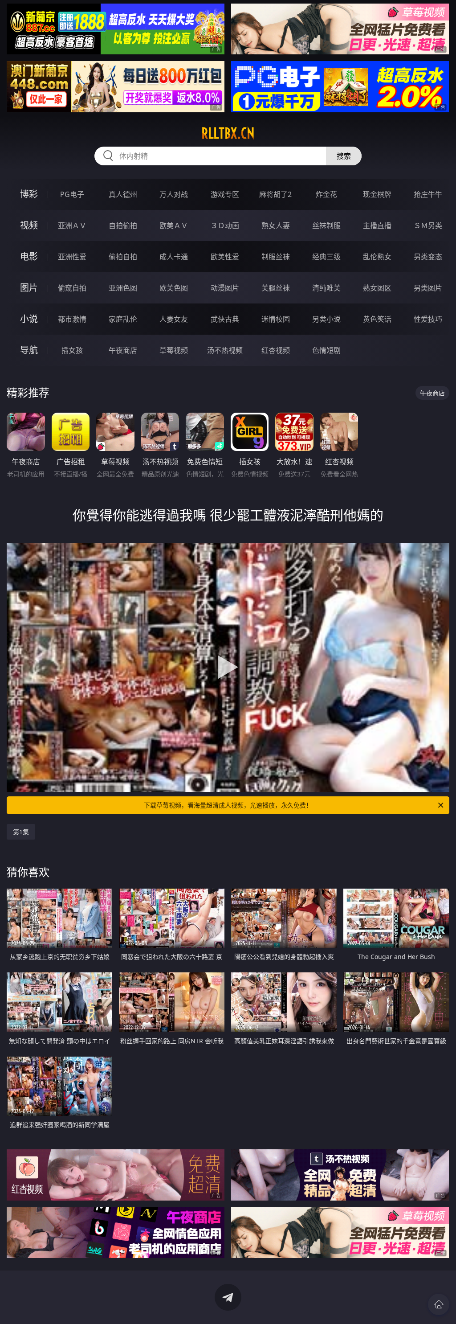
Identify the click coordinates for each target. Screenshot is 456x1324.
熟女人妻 (275, 225)
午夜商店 (123, 350)
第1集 (21, 832)
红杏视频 (275, 350)
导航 (29, 350)
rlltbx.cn (228, 133)
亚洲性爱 (72, 257)
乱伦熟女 (377, 257)
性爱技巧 (428, 319)
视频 (29, 225)
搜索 (344, 156)
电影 (29, 256)
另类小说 (326, 319)
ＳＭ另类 (428, 225)
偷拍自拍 (123, 257)
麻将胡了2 (275, 194)
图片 (29, 288)
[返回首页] (438, 1304)
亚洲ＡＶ (72, 225)
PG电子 (72, 194)
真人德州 (123, 194)
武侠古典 (225, 319)
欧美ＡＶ (173, 225)
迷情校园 (275, 319)
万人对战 (173, 194)
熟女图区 (377, 288)
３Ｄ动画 (225, 225)
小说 (29, 319)
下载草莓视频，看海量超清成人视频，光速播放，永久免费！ (228, 805)
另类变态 (428, 257)
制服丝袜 (275, 257)
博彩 (29, 194)
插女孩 (72, 350)
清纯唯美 (326, 288)
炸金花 (326, 194)
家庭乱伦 (123, 319)
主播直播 (377, 225)
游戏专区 (225, 194)
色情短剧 (326, 350)
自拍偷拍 (123, 225)
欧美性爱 (225, 257)
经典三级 (326, 257)
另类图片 (428, 288)
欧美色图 (173, 288)
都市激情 (72, 319)
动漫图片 (225, 288)
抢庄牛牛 (428, 194)
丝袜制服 (326, 225)
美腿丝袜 (275, 288)
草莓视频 (173, 350)
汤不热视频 (225, 350)
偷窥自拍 (72, 288)
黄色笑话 (377, 319)
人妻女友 (173, 319)
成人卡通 (173, 257)
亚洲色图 (123, 288)
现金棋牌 (377, 194)
